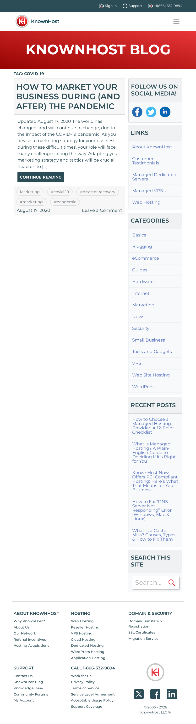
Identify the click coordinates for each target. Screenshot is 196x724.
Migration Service (143, 638)
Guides (139, 270)
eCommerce (145, 258)
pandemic (66, 201)
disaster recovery (99, 191)
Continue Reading (40, 177)
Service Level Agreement (93, 694)
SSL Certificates (141, 632)
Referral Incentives (30, 639)
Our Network (25, 633)
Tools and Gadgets (152, 351)
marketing (32, 201)
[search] (172, 582)
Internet (140, 293)
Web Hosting (146, 202)
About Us (21, 627)
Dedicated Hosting (87, 645)
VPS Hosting (82, 633)
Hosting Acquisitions (31, 645)
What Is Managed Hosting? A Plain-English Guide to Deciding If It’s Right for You (154, 452)
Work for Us (81, 676)
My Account (24, 700)
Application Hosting (88, 658)
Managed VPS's (149, 191)
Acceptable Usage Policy (92, 700)
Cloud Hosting (83, 639)
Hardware (143, 282)
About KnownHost (152, 147)
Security (140, 328)
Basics (139, 235)
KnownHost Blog (28, 682)
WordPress (144, 387)
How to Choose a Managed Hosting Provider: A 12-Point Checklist (153, 425)
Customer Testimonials (145, 161)
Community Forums (31, 694)
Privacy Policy (83, 682)
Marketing (30, 191)
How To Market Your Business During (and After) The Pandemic (68, 96)
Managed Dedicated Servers (154, 177)
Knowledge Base (28, 688)
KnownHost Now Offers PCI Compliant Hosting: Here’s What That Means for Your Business (155, 481)
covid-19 (61, 191)
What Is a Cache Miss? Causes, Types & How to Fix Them (153, 534)
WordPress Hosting (87, 652)
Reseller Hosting (85, 627)
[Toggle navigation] (176, 21)
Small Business (148, 340)
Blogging (142, 246)
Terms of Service (85, 688)
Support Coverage (86, 706)
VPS (136, 363)
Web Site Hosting (151, 375)
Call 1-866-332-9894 (93, 667)
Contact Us (23, 676)
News (138, 316)
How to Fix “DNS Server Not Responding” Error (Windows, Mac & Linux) (152, 510)
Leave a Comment (102, 210)
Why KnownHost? (29, 621)
